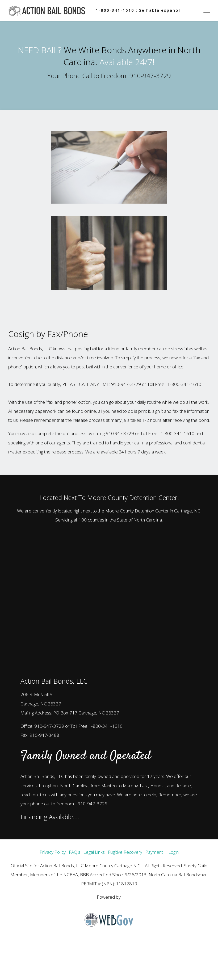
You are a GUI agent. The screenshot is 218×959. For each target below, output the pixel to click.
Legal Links (94, 852)
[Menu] (206, 10)
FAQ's (74, 852)
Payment (154, 852)
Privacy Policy (53, 852)
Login (173, 852)
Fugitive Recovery (125, 852)
